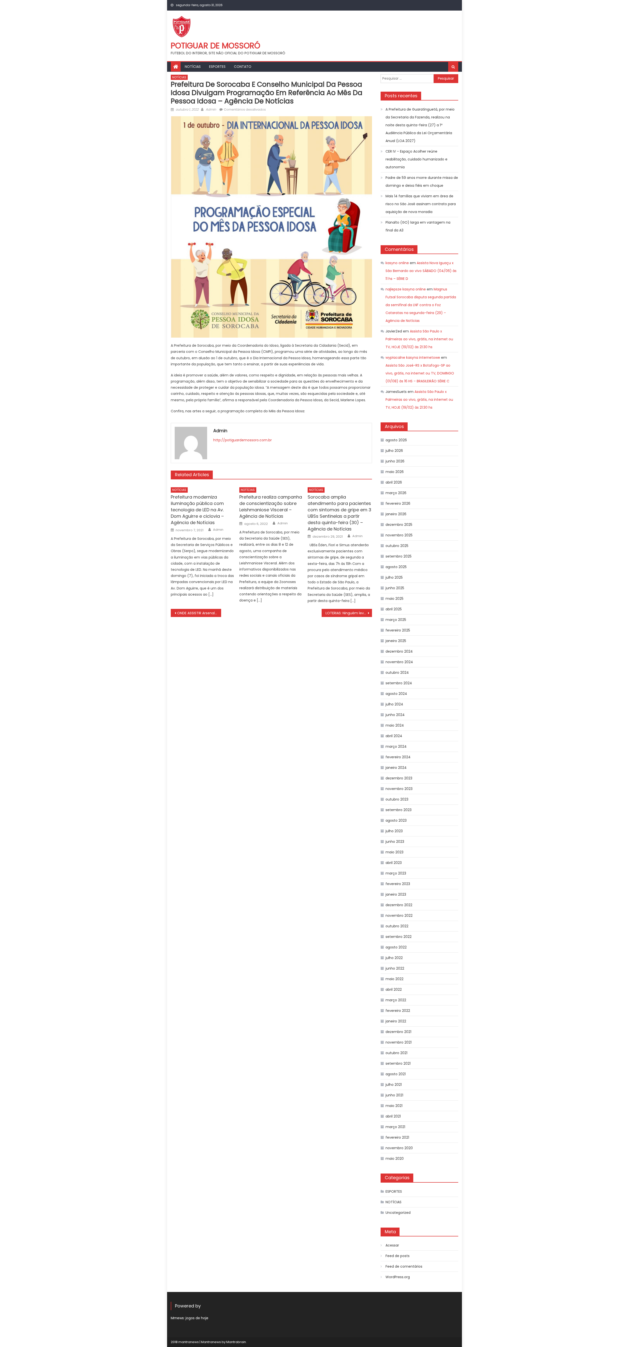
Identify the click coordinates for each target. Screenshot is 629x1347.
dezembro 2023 (399, 778)
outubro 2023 (397, 799)
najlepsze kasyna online (406, 289)
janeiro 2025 (396, 640)
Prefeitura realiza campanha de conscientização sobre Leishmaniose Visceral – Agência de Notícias (270, 506)
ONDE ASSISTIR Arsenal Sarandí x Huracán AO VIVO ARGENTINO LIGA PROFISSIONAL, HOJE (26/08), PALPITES (199, 613)
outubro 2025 (397, 545)
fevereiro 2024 (398, 757)
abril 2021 (393, 1116)
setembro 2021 (398, 1063)
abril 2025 (394, 609)
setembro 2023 (399, 809)
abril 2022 (394, 989)
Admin (211, 109)
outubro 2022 (397, 926)
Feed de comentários (404, 1266)
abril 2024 (394, 735)
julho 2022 (394, 957)
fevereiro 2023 (398, 883)
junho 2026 (395, 461)
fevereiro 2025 (398, 630)
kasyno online (397, 262)
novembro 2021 (399, 1042)
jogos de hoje (197, 1318)
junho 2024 (395, 714)
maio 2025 (394, 598)
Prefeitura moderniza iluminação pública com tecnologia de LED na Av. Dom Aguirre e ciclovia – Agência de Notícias (197, 510)
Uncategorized (398, 1212)
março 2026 (396, 492)
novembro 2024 (399, 661)
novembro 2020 (399, 1148)
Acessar (392, 1245)
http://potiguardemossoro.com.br (242, 440)
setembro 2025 (399, 556)
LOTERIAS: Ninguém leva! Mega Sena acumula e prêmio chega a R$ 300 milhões (349, 613)
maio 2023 (394, 852)
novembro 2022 (399, 915)
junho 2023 (395, 841)
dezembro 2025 (399, 524)
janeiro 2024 (396, 767)
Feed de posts (398, 1255)
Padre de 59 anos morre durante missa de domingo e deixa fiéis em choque (422, 181)
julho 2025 (394, 577)
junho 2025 (395, 588)
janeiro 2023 (396, 894)
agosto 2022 (396, 947)
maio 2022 (394, 978)
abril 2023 (394, 862)
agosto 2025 (396, 566)
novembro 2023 (399, 788)
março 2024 (396, 746)
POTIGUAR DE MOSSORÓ (215, 45)
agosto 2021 (396, 1074)
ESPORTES (217, 66)
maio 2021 (394, 1105)
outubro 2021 (396, 1052)
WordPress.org (398, 1277)
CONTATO (242, 66)
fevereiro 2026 (398, 503)
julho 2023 (394, 831)
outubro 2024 (397, 672)
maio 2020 (395, 1158)
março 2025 (396, 619)
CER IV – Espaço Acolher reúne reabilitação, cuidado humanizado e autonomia (416, 159)
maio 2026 (395, 471)
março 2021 (395, 1126)
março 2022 (396, 1000)
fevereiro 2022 (398, 1010)
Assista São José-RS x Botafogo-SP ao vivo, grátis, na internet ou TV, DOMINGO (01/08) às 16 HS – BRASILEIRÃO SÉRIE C (420, 373)
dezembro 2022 (399, 905)
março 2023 (396, 873)
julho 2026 (394, 450)
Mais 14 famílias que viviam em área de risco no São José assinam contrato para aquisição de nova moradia (421, 204)
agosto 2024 (396, 693)
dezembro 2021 (398, 1031)
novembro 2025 (399, 535)
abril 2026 (394, 482)
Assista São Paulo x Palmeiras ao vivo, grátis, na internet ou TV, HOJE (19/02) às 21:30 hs (419, 339)
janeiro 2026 (396, 514)
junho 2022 (395, 968)
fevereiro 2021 (397, 1137)
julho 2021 (394, 1084)
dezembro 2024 (399, 651)
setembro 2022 (399, 936)
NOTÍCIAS (193, 66)
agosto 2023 (396, 820)
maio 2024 (395, 725)
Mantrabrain (236, 1342)
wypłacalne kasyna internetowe (413, 357)
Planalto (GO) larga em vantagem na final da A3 (418, 226)
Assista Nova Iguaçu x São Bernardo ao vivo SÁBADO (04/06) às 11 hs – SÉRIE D (421, 270)
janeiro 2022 (396, 1021)
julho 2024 (394, 704)
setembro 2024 (399, 683)
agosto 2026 (396, 440)
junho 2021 (394, 1095)
